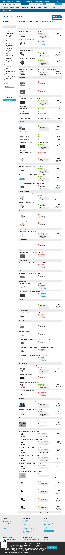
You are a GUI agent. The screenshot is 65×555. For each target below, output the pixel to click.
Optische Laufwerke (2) (10, 64)
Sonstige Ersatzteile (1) (10, 71)
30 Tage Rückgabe (16, 1)
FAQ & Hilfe (46, 520)
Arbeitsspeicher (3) (9, 33)
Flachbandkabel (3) (9, 45)
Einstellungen (52, 550)
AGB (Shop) (25, 521)
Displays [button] (39, 7)
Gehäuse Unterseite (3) (10, 46)
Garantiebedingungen (27, 531)
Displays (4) (8, 40)
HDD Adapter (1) (9, 51)
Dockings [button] (32, 7)
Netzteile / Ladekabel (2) (10, 62)
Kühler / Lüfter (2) (9, 55)
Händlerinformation (47, 521)
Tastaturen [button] (24, 7)
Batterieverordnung (27, 523)
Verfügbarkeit (8, 92)
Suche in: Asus (24, 4)
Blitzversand (7, 1)
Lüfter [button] (44, 7)
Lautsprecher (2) (9, 58)
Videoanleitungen (47, 528)
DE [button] (51, 4)
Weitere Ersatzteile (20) (10, 76)
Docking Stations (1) (10, 41)
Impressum (25, 527)
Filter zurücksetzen (9, 100)
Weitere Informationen (22, 552)
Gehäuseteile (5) (9, 48)
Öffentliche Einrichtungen (49, 523)
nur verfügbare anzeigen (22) (10, 96)
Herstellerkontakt (26, 525)
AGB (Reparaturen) (27, 520)
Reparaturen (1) (9, 68)
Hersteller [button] (5, 7)
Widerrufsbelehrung (27, 529)
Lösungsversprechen (26, 1)
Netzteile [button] (17, 7)
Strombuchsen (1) (9, 73)
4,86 (59, 1)
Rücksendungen (47, 525)
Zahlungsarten (26, 532)
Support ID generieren (48, 531)
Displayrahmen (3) (9, 38)
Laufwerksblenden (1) (10, 56)
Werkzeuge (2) (8, 78)
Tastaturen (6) (8, 74)
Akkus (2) (7, 31)
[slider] (4, 87)
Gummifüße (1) (9, 50)
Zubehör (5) (8, 79)
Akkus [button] (11, 7)
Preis (7, 83)
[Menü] (6, 539)
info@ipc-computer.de (10, 526)
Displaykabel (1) (9, 36)
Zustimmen (52, 547)
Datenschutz (25, 524)
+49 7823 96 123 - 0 (10, 521)
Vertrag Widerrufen (47, 527)
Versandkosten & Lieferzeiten (29, 528)
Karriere (45, 540)
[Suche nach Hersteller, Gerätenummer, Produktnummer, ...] (44, 4)
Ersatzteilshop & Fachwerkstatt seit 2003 (41, 1)
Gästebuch (46, 539)
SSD (50, 7)
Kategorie (8, 28)
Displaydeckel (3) (9, 35)
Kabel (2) (7, 53)
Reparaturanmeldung (48, 524)
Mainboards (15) (9, 60)
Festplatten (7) (8, 43)
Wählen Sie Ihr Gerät (7, 10)
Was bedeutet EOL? (42, 44)
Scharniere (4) (8, 69)
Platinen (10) (8, 66)
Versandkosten (58, 36)
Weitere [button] (54, 7)
